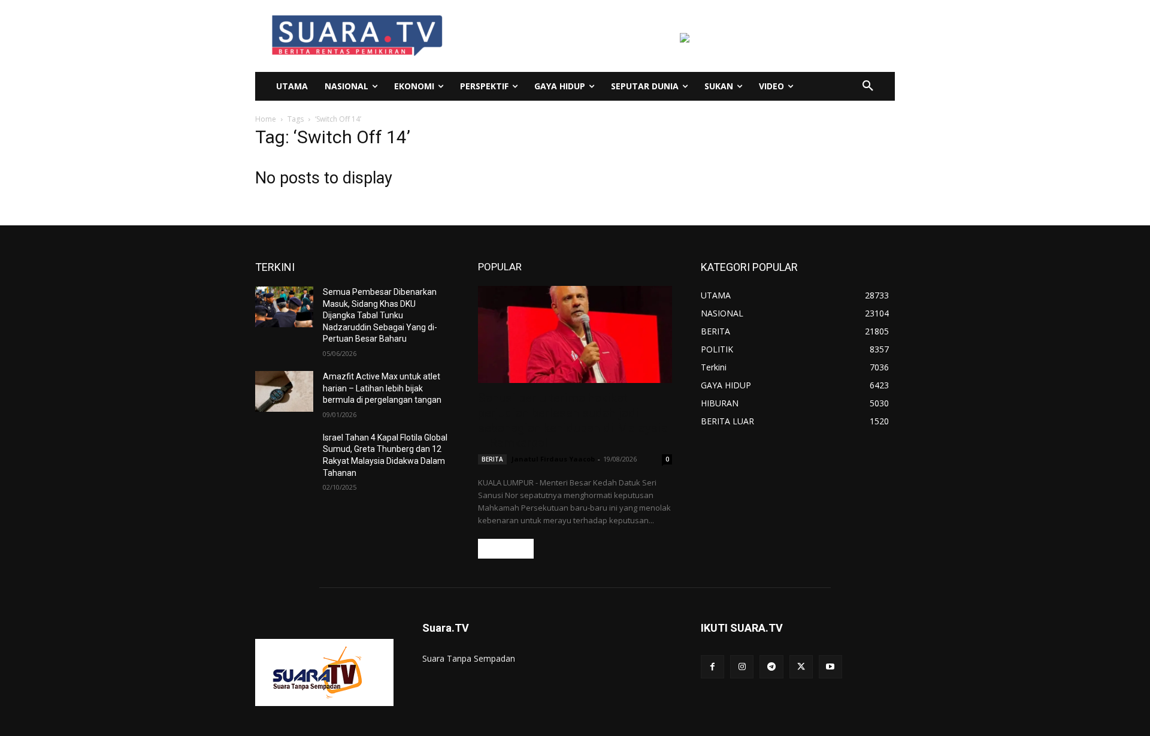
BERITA (492, 459)
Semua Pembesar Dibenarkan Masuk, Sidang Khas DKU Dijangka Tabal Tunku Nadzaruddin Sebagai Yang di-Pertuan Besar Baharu (380, 315)
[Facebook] (712, 666)
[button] (868, 86)
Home (265, 119)
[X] (801, 666)
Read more (506, 548)
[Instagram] (741, 666)
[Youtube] (830, 666)
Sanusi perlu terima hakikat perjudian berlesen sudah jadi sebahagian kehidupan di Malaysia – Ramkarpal (573, 420)
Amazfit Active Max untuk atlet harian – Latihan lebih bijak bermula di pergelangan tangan (382, 388)
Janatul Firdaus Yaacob (553, 458)
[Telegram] (771, 666)
